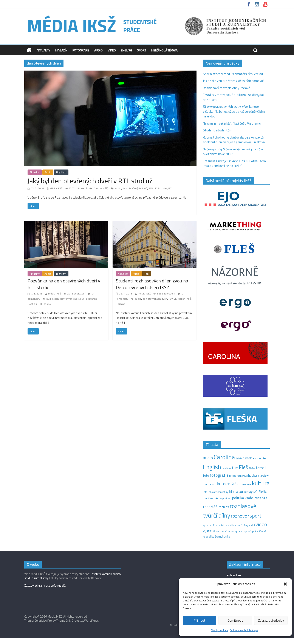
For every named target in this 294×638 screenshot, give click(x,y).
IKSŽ (188, 299)
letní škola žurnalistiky (215, 492)
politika (238, 498)
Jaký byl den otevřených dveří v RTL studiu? (90, 181)
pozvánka (91, 299)
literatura (237, 491)
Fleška (252, 468)
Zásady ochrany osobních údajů (44, 585)
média (218, 498)
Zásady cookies (219, 630)
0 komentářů (100, 188)
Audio (98, 50)
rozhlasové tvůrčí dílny (229, 510)
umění (252, 525)
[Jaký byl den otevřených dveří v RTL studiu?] (110, 73)
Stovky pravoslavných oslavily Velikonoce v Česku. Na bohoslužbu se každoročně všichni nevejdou (234, 111)
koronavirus (244, 484)
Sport (141, 50)
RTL (170, 188)
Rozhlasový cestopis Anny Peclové (226, 87)
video (261, 524)
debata (239, 458)
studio (47, 304)
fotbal (261, 468)
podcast (226, 498)
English (126, 50)
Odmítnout (235, 620)
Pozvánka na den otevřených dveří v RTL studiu (64, 284)
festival (226, 468)
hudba (252, 475)
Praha (249, 498)
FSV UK (153, 188)
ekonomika (259, 458)
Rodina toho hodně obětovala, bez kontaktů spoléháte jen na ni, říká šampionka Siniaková (234, 140)
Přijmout (200, 620)
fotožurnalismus (238, 476)
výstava (209, 531)
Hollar (181, 299)
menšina (208, 498)
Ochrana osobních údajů (244, 630)
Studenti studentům (217, 130)
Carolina (224, 457)
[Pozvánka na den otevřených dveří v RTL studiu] (66, 223)
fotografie (219, 475)
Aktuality (43, 50)
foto (206, 475)
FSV (82, 299)
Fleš (243, 467)
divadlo (247, 458)
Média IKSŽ (56, 188)
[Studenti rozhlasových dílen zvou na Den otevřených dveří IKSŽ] (155, 223)
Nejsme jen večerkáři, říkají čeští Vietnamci (232, 123)
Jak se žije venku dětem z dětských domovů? (233, 80)
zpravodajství (242, 531)
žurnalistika (222, 536)
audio (118, 188)
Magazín (61, 50)
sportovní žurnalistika (215, 525)
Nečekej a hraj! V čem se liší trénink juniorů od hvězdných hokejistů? (234, 152)
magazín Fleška (257, 491)
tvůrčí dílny (242, 525)
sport (255, 515)
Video (112, 50)
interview (263, 475)
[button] (285, 584)
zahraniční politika (225, 531)
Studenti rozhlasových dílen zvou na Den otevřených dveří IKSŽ (152, 284)
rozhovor (240, 515)
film (235, 468)
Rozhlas (162, 188)
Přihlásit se (234, 575)
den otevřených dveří (134, 188)
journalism (209, 484)
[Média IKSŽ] (147, 14)
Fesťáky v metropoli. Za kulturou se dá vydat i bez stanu (234, 97)
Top (146, 274)
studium (232, 525)
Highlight (61, 172)
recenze (261, 498)
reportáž (210, 507)
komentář (226, 483)
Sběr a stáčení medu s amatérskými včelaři (233, 73)
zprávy (254, 531)
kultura (261, 483)
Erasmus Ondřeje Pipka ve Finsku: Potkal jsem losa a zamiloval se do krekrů (234, 163)
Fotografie (81, 50)
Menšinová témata (164, 50)
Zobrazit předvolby (271, 620)
